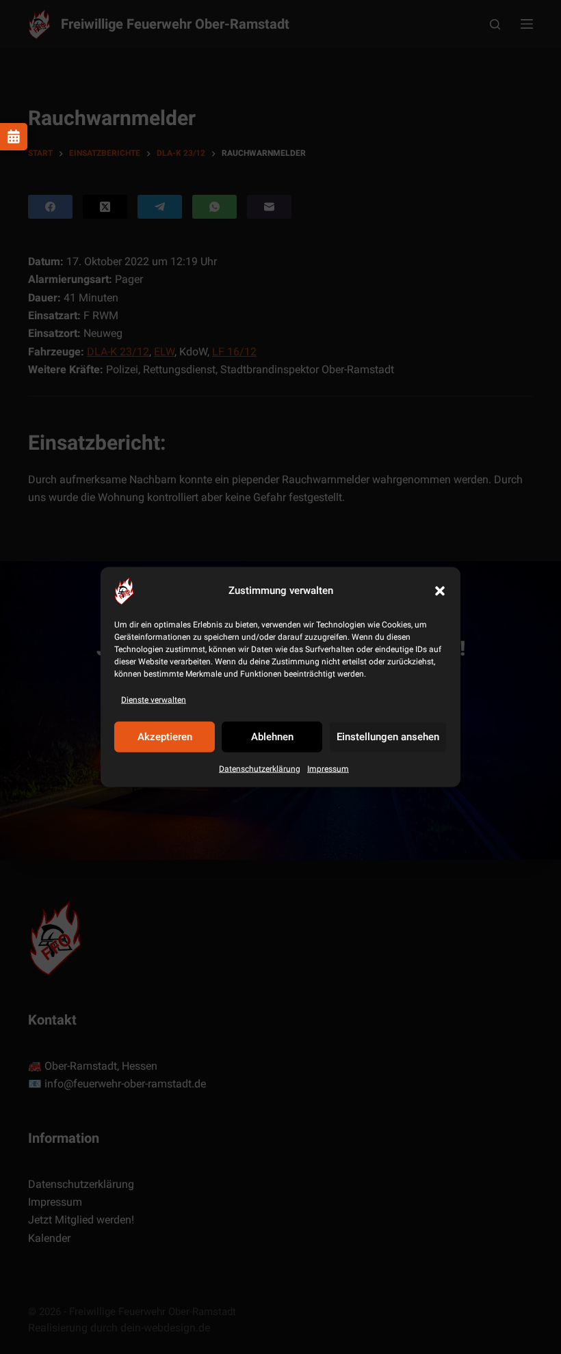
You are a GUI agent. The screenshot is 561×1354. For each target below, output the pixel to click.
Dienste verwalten (153, 699)
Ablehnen (272, 737)
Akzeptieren (165, 737)
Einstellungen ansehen (388, 737)
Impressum (328, 769)
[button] (440, 590)
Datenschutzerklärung (259, 769)
